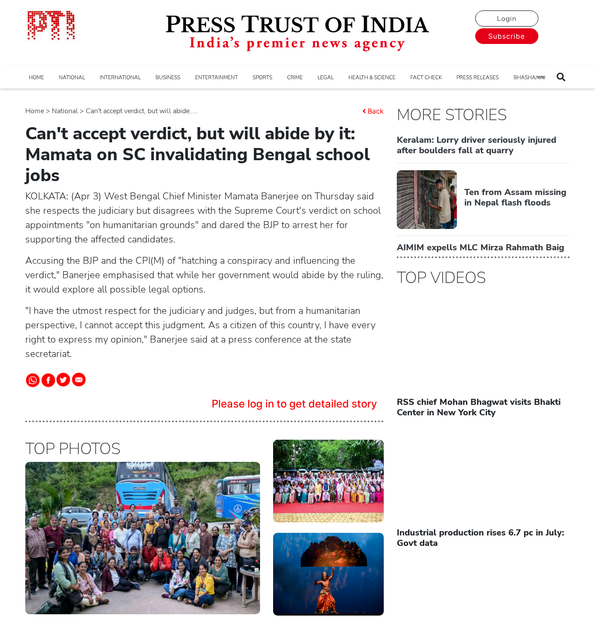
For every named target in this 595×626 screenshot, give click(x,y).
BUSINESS (168, 77)
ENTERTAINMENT (216, 77)
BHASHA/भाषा (529, 77)
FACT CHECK (426, 77)
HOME (36, 77)
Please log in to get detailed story (294, 403)
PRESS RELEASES (477, 77)
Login (507, 19)
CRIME (295, 77)
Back (376, 111)
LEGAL (326, 77)
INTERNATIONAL (120, 77)
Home (34, 111)
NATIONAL (72, 77)
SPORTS (262, 77)
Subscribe (506, 36)
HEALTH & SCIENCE (372, 77)
